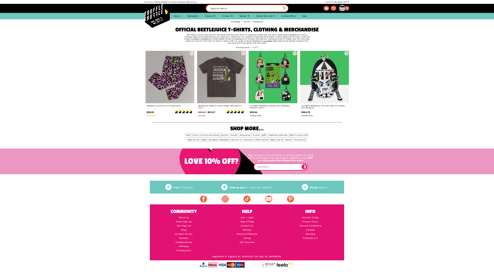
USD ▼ (346, 2)
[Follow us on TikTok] (247, 199)
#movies (234, 135)
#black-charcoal (261, 140)
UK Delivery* (184, 187)
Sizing (247, 238)
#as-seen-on (236, 140)
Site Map (310, 234)
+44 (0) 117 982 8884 (333, 2)
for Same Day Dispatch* (251, 187)
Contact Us (247, 226)
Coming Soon (183, 250)
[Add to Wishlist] (192, 53)
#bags (204, 140)
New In (177, 16)
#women (224, 135)
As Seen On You (183, 234)
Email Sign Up (184, 221)
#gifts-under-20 (277, 140)
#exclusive (248, 140)
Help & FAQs (247, 221)
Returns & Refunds (247, 234)
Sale (304, 16)
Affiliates (184, 246)
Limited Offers (288, 16)
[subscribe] (304, 167)
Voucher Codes (310, 217)
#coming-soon (300, 140)
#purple (289, 140)
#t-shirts (256, 135)
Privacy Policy (310, 221)
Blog (183, 230)
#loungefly (213, 140)
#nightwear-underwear (278, 135)
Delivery (247, 230)
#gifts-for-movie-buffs (299, 135)
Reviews (183, 238)
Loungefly (267, 41)
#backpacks (224, 140)
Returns (318, 187)
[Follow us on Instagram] (225, 199)
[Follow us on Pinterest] (290, 199)
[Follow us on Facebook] (203, 199)
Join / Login (247, 217)
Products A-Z (310, 238)
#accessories (245, 135)
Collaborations (183, 242)
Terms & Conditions (310, 226)
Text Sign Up (184, 226)
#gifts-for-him (193, 140)
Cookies (310, 230)
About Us (184, 217)
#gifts (264, 135)
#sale (188, 135)
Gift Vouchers (247, 242)
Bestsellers (192, 16)
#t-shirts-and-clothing (210, 135)
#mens (195, 135)
